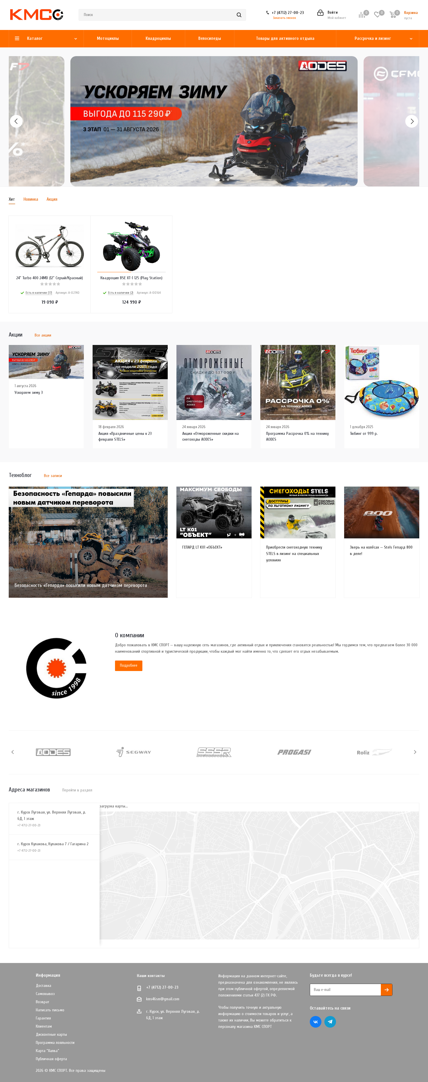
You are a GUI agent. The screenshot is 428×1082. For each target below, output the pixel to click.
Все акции (43, 335)
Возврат (42, 1001)
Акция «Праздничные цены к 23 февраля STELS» (125, 436)
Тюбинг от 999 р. (364, 433)
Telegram (330, 1022)
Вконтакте (315, 1022)
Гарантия (43, 1018)
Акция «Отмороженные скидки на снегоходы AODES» (210, 436)
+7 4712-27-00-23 (28, 825)
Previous (13, 752)
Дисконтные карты (51, 1034)
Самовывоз (45, 993)
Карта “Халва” (47, 1050)
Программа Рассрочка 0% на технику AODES (297, 436)
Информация (48, 975)
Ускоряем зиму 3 (29, 392)
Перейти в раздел (77, 790)
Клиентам (44, 1026)
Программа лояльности (55, 1042)
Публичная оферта (51, 1058)
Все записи (53, 475)
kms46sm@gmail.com (162, 998)
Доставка (43, 985)
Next (415, 752)
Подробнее (128, 665)
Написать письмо (50, 1010)
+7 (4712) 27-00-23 (288, 12)
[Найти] (239, 15)
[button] (16, 121)
